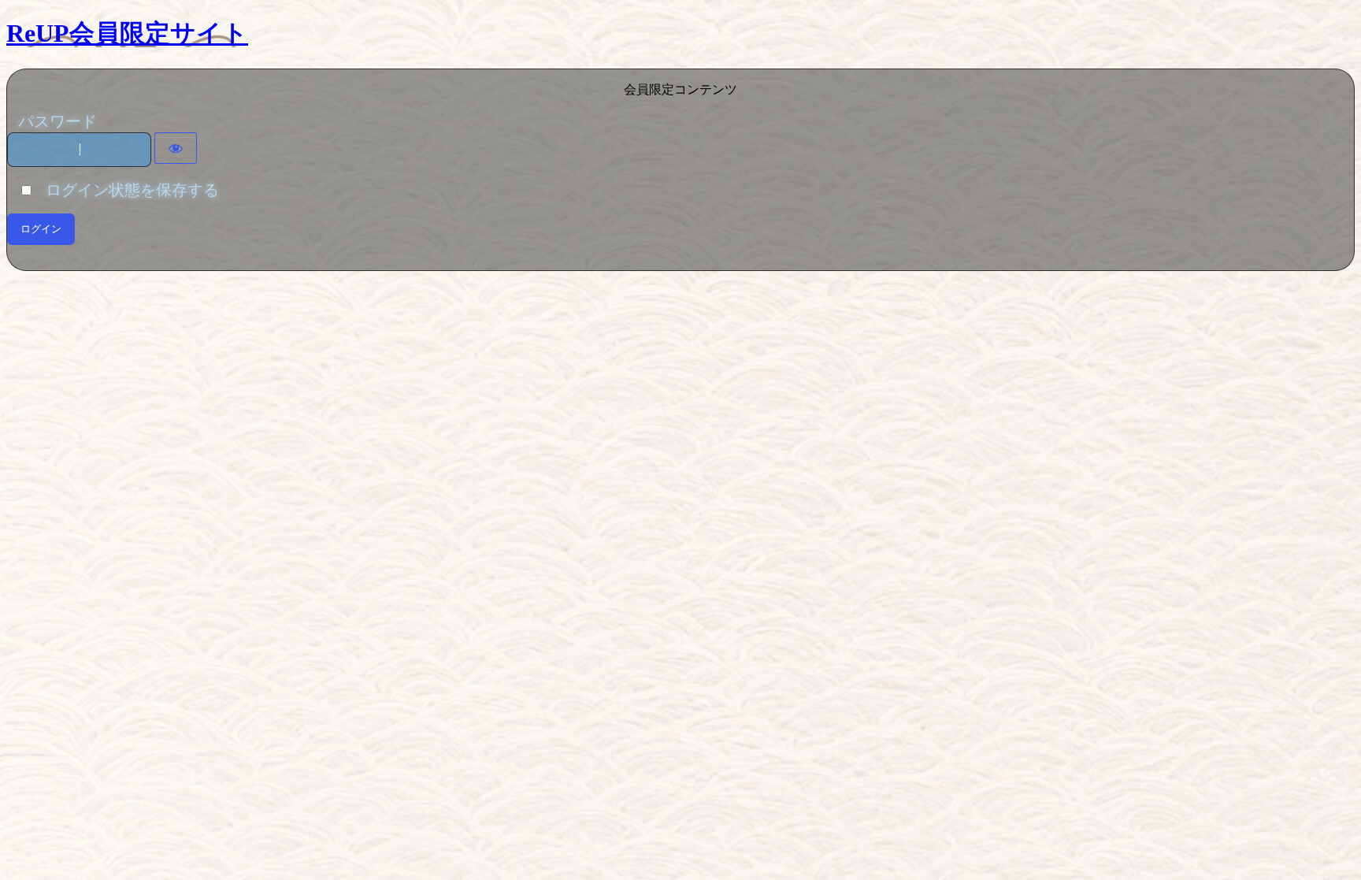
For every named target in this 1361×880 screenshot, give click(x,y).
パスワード (57, 121)
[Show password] (175, 148)
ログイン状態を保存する (126, 190)
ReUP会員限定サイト (127, 33)
